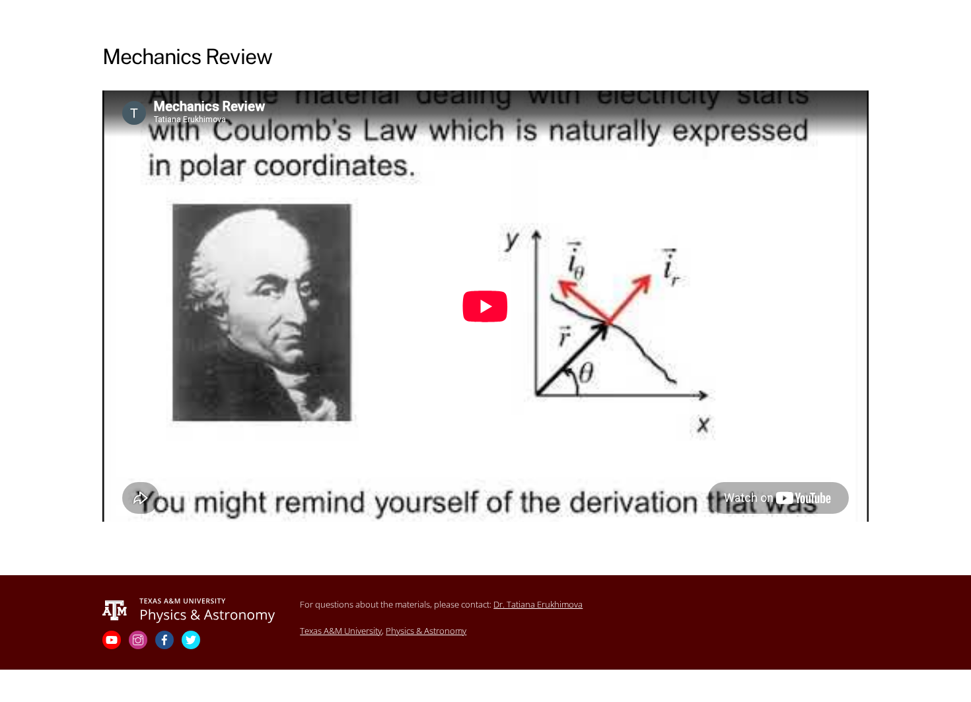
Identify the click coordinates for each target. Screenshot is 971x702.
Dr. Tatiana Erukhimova (538, 604)
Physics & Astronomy (426, 631)
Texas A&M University (341, 631)
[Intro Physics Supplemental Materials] (188, 609)
